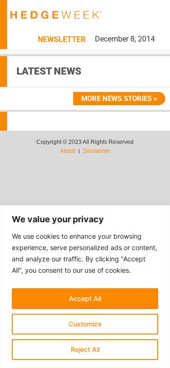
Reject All (85, 349)
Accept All (85, 298)
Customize (85, 324)
